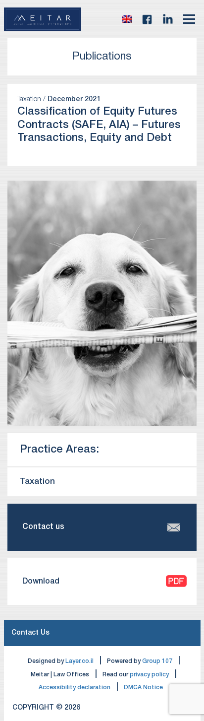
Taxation (37, 481)
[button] (126, 19)
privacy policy (149, 674)
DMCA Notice (143, 687)
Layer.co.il (79, 661)
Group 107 (157, 661)
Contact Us (30, 633)
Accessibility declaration (74, 687)
